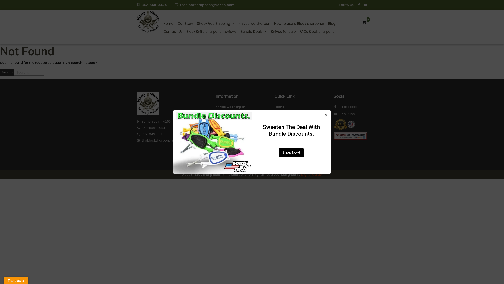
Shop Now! (291, 152)
